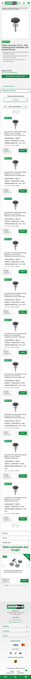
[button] (2, 585)
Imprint (12, 671)
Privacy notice (10, 673)
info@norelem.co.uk (16, 622)
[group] (15, 569)
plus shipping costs (12, 72)
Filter (16, 99)
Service (5, 635)
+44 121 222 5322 (16, 619)
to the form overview (9, 86)
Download (6, 631)
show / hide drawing (14, 106)
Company (6, 626)
